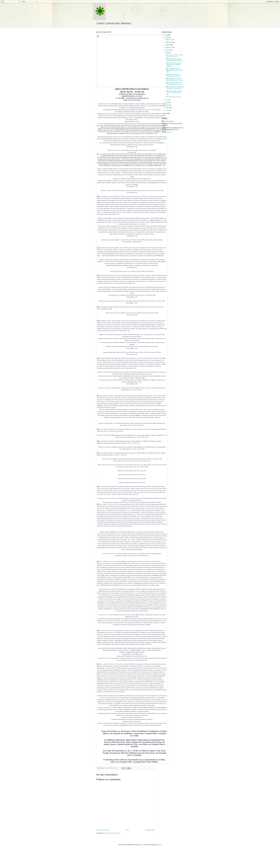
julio (166, 52)
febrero (167, 107)
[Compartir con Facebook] (128, 768)
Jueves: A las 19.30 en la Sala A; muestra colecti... (174, 55)
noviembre (168, 42)
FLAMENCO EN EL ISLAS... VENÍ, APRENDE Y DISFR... (174, 59)
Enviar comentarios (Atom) (112, 833)
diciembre (168, 39)
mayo (167, 102)
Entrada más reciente (103, 830)
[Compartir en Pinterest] (130, 768)
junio (167, 100)
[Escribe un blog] (124, 768)
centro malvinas (169, 121)
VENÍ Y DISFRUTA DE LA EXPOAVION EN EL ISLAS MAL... (174, 70)
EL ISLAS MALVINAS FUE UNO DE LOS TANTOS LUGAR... (173, 64)
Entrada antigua (150, 830)
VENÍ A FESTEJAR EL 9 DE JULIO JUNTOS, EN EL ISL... (173, 92)
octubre (167, 45)
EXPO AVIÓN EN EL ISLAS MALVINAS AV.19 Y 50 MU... (174, 79)
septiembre (168, 47)
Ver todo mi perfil (167, 132)
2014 (165, 35)
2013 (165, 37)
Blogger (159, 844)
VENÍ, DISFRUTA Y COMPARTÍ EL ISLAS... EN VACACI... (174, 87)
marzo (167, 105)
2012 (165, 113)
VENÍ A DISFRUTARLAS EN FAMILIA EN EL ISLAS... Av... (174, 83)
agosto (167, 50)
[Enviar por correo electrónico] (122, 768)
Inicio (127, 830)
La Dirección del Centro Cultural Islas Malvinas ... (173, 75)
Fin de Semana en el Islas (173, 97)
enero (167, 110)
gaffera (141, 844)
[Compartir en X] (126, 768)
